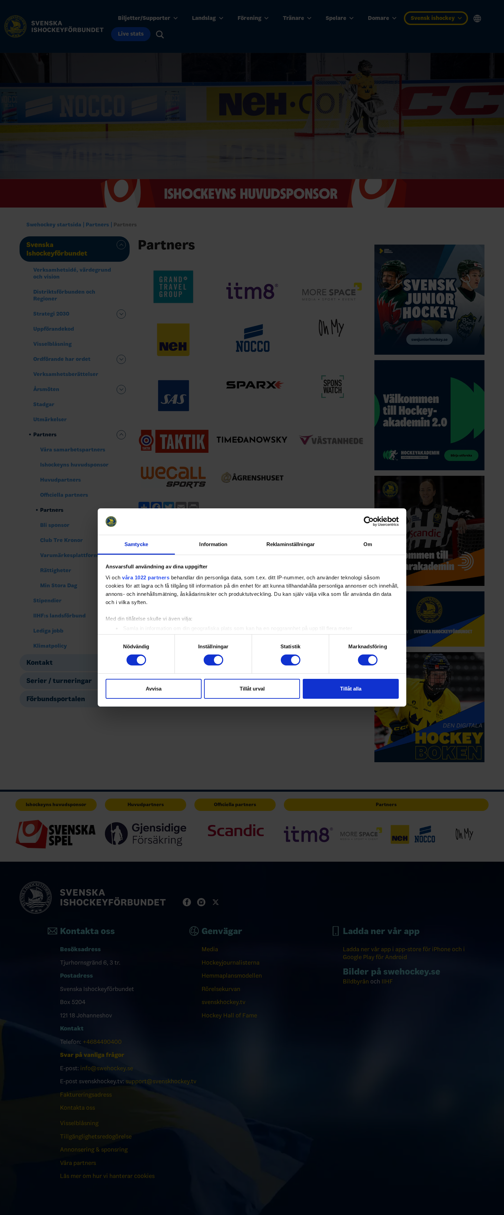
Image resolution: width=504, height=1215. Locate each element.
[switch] (213, 659)
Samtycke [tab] (136, 544)
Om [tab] (367, 544)
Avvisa (153, 689)
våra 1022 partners (145, 577)
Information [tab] (213, 544)
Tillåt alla (350, 689)
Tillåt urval (252, 689)
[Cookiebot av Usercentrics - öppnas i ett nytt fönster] (369, 521)
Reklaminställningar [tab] (290, 544)
